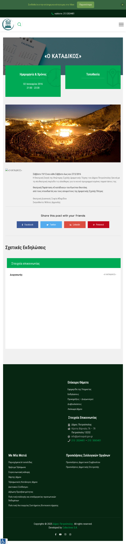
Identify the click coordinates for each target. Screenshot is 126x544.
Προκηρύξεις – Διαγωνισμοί (80, 399)
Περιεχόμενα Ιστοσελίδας (20, 462)
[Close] (122, 5)
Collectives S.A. (70, 527)
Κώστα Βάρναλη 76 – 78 (83, 428)
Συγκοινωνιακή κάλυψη (19, 472)
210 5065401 (94, 440)
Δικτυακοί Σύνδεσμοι (18, 487)
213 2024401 (78, 440)
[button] (4, 541)
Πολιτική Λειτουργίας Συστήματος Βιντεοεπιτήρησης (33, 505)
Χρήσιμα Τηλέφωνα (17, 467)
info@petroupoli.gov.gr (82, 436)
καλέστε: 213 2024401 (65, 13)
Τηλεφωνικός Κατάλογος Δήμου (22, 482)
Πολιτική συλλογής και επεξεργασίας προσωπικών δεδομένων (32, 498)
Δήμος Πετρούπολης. (63, 523)
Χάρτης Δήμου (14, 477)
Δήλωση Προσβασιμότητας (20, 491)
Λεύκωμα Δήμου (75, 409)
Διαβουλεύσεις (75, 404)
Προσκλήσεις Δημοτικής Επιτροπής (82, 467)
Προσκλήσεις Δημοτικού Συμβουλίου (83, 462)
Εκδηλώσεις (73, 394)
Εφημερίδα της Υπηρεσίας (79, 389)
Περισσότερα (85, 4)
